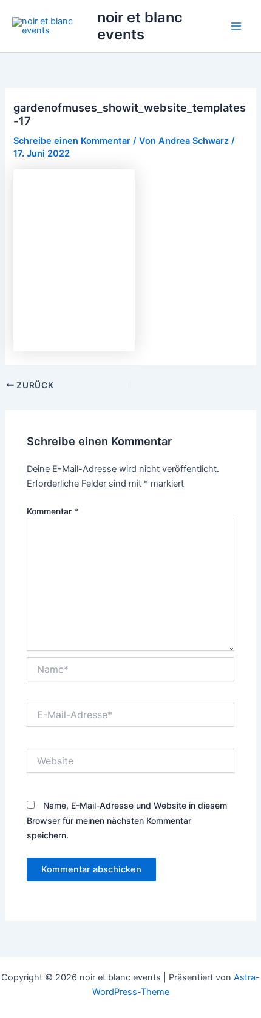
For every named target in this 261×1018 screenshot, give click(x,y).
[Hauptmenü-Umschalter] (236, 26)
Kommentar (52, 511)
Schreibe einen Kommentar (71, 140)
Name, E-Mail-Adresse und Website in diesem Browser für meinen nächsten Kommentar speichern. (127, 820)
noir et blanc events (140, 25)
